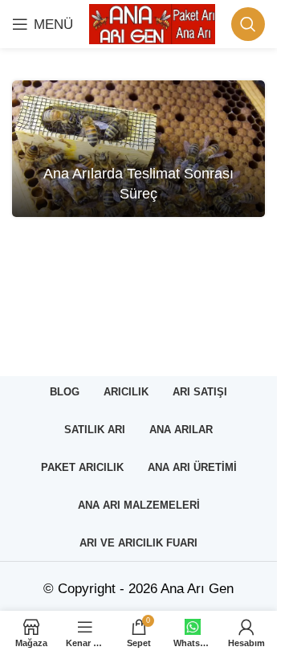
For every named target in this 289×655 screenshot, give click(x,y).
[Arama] (248, 24)
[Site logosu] (152, 23)
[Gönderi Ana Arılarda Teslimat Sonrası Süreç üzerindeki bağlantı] (138, 148)
